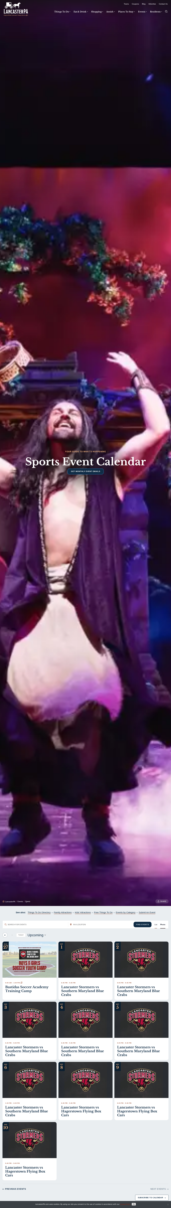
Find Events (142, 925)
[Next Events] (11, 935)
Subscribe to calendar (150, 1198)
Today (21, 935)
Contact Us (163, 4)
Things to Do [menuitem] (61, 11)
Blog (143, 4)
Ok (134, 1204)
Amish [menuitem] (109, 11)
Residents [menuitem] (155, 11)
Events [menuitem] (141, 11)
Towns (126, 4)
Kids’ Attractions (83, 912)
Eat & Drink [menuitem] (80, 11)
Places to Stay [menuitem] (125, 11)
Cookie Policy (125, 1204)
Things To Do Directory (39, 912)
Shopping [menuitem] (96, 11)
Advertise (152, 4)
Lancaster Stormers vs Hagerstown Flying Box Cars (81, 1111)
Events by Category (125, 912)
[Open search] (166, 11)
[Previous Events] (5, 935)
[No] (168, 1204)
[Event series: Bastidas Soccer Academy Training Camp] (21, 983)
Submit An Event (147, 912)
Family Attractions (63, 912)
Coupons (135, 4)
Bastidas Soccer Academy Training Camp (26, 989)
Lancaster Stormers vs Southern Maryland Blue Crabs (82, 991)
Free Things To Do (103, 912)
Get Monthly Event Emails (85, 471)
